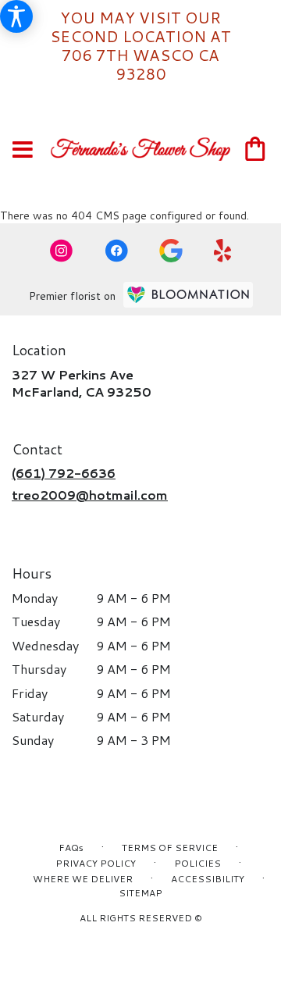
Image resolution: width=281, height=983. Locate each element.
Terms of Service (170, 847)
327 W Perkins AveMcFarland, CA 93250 (81, 383)
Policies (197, 863)
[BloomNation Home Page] (188, 295)
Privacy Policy (95, 863)
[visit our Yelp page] (222, 250)
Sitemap (140, 892)
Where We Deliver (83, 878)
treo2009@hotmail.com (90, 495)
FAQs (71, 847)
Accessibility (207, 878)
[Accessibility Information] (16, 16)
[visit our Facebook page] (116, 250)
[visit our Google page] (171, 250)
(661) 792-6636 (64, 473)
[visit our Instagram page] (61, 250)
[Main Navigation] (22, 150)
